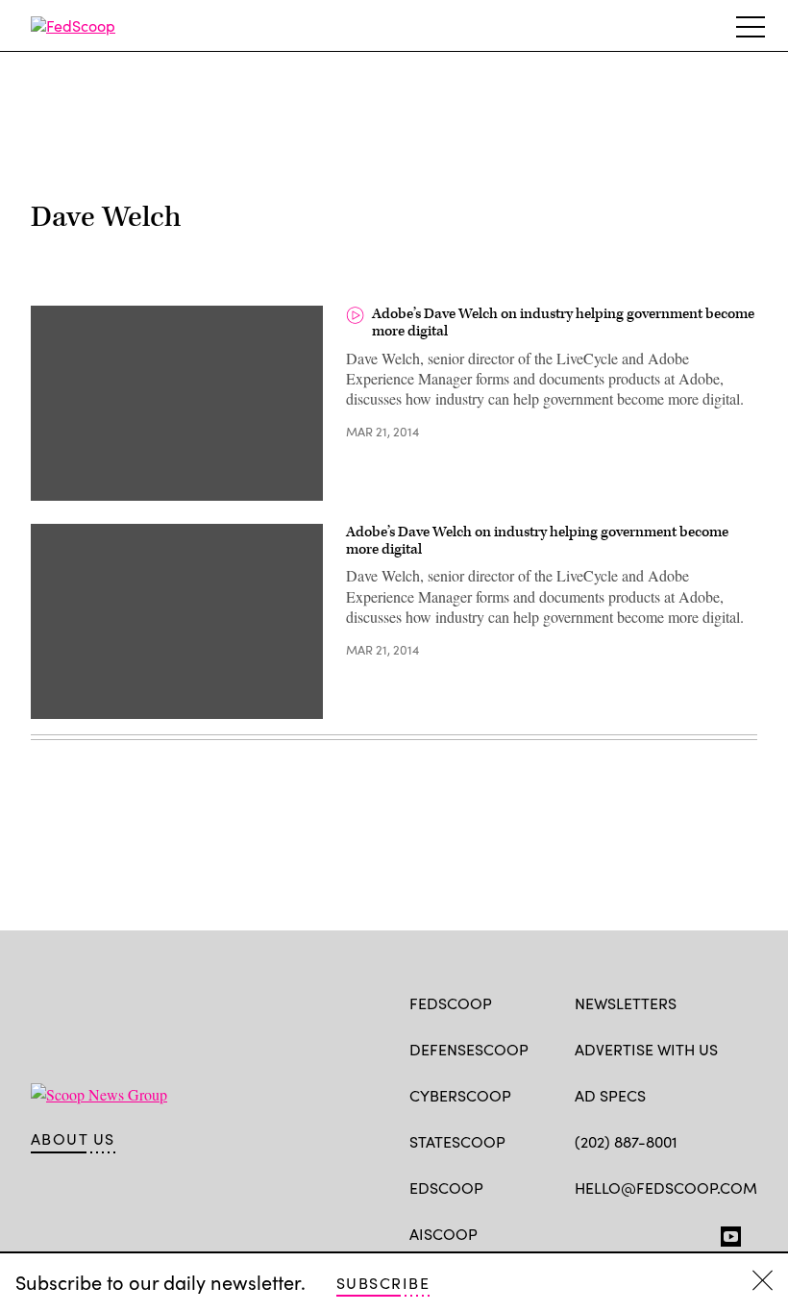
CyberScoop (460, 1095)
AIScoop (443, 1234)
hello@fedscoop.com (666, 1187)
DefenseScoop (469, 1049)
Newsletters (626, 1003)
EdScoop (446, 1187)
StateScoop (457, 1141)
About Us (73, 1139)
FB (584, 1232)
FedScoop (450, 1003)
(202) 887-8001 (626, 1141)
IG (689, 1232)
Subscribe (383, 1283)
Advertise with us (646, 1049)
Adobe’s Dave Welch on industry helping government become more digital (563, 322)
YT (726, 1232)
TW (621, 1232)
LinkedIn (660, 1232)
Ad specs (610, 1095)
